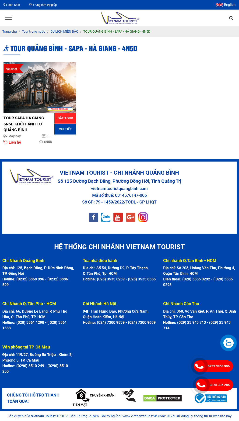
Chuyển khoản (102, 395)
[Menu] (8, 18)
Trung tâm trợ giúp (44, 5)
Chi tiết (65, 129)
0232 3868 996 (219, 366)
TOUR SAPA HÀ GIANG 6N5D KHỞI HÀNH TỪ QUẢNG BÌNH (24, 124)
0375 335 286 (220, 385)
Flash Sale (12, 5)
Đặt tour (65, 118)
